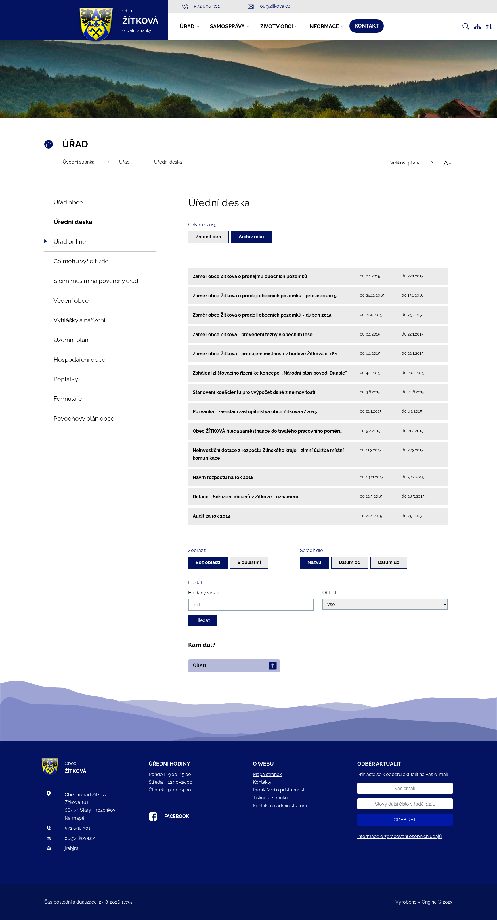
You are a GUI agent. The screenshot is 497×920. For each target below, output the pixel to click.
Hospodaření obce (79, 359)
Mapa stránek (267, 774)
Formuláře (67, 398)
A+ (447, 163)
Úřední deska (168, 162)
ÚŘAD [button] (187, 26)
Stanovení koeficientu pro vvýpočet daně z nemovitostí (254, 392)
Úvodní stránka (79, 162)
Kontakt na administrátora (280, 805)
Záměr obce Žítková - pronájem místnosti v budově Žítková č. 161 (265, 353)
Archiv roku (251, 236)
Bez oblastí (208, 562)
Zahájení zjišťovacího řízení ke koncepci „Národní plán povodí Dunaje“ (270, 373)
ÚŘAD (199, 665)
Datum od (349, 562)
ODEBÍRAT (405, 820)
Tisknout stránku (270, 797)
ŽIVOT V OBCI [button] (276, 26)
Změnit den (208, 236)
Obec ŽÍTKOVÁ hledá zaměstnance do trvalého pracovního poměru (267, 431)
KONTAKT (367, 26)
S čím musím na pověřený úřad (95, 280)
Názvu (314, 562)
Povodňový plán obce (83, 418)
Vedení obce (71, 300)
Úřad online (69, 241)
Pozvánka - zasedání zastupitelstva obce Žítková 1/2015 (255, 411)
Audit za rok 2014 (211, 516)
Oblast (329, 592)
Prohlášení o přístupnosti (279, 790)
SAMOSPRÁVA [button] (227, 26)
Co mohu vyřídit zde (80, 261)
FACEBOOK (176, 816)
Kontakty (262, 782)
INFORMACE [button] (323, 26)
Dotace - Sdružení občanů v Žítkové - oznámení (245, 496)
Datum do (388, 562)
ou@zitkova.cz (80, 838)
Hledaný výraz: (204, 592)
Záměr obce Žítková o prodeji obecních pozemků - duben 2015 (262, 315)
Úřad (124, 162)
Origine (429, 902)
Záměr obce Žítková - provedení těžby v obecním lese (253, 334)
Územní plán (70, 339)
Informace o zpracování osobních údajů (399, 836)
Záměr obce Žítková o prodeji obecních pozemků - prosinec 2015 (265, 295)
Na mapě (74, 818)
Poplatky (65, 379)
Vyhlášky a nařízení (79, 320)
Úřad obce (68, 202)
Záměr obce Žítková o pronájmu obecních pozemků (250, 276)
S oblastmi (249, 562)
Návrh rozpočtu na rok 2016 (223, 477)
